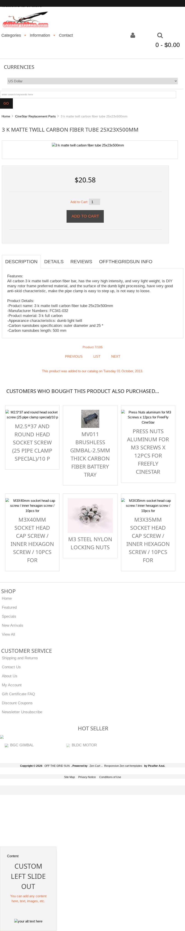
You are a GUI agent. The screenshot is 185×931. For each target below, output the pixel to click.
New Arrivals (12, 625)
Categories (11, 35)
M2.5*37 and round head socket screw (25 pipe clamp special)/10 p (32, 442)
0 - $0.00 (167, 45)
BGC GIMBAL (22, 745)
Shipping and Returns (20, 658)
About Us (9, 676)
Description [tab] (21, 261)
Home (6, 116)
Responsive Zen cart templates (123, 765)
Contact (66, 35)
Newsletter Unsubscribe (22, 712)
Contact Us (11, 667)
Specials (9, 616)
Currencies (19, 66)
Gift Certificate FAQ (18, 694)
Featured (9, 607)
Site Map (69, 777)
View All (8, 634)
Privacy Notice (87, 777)
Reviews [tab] (81, 261)
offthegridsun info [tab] (125, 261)
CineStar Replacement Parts (35, 116)
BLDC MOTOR (84, 745)
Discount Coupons (17, 703)
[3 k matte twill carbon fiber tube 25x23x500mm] (88, 145)
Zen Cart (95, 765)
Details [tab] (54, 261)
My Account (12, 685)
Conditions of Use (110, 777)
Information (40, 35)
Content (12, 856)
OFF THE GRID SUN (57, 765)
